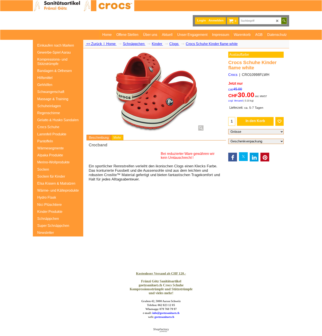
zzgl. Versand (235, 100)
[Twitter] (243, 156)
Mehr (117, 137)
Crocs (232, 75)
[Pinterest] (264, 157)
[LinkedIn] (254, 157)
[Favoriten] (279, 121)
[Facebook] (232, 157)
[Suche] (284, 21)
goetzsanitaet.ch (164, 316)
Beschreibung (99, 137)
